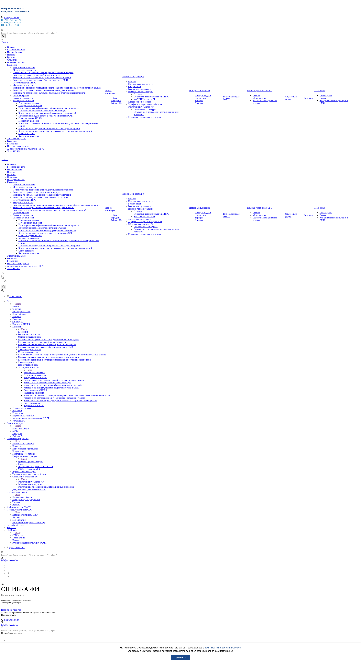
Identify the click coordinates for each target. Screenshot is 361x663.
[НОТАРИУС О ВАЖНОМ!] (8, 577)
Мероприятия (259, 98)
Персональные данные (18, 146)
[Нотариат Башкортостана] (8, 573)
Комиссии (12, 65)
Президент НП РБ (16, 62)
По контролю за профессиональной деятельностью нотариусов (43, 72)
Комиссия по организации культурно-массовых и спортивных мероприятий (49, 93)
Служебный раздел (291, 97)
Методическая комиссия (24, 70)
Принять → (180, 657)
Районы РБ (116, 103)
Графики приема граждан (140, 91)
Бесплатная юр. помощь (139, 89)
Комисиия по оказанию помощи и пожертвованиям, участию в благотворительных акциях (57, 88)
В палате (138, 94)
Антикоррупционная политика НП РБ (25, 149)
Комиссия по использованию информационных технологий (42, 77)
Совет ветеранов (21, 95)
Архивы (199, 103)
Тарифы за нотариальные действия (145, 104)
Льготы (256, 95)
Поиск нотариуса (110, 91)
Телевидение (326, 95)
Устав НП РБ (13, 151)
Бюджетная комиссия (23, 98)
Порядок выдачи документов (203, 96)
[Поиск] (3, 36)
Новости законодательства (141, 84)
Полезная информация (133, 76)
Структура (12, 60)
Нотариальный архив (199, 90)
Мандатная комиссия (23, 85)
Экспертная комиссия (23, 100)
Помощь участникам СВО (259, 90)
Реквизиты (12, 143)
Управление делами (16, 138)
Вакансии (12, 141)
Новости (132, 81)
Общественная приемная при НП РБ (151, 96)
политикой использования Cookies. (222, 647)
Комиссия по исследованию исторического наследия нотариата (43, 90)
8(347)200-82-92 (11, 17)
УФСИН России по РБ (144, 99)
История (11, 55)
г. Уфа (114, 98)
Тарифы (199, 100)
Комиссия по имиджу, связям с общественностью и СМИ (40, 80)
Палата (5, 42)
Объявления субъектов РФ (141, 107)
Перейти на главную (11, 610)
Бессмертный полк (16, 49)
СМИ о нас (319, 90)
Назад (18, 304)
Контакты (308, 98)
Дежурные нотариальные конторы (144, 117)
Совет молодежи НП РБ (24, 82)
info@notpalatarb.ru (10, 560)
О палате (11, 47)
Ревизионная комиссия (24, 67)
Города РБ (116, 100)
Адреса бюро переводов (139, 102)
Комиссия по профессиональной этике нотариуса (36, 75)
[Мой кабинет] (2, 39)
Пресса (323, 98)
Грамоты (11, 57)
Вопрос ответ (134, 86)
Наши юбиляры (14, 52)
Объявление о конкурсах (146, 109)
